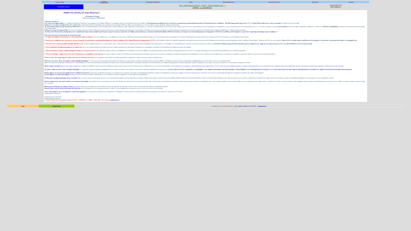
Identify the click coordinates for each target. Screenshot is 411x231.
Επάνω (23, 106)
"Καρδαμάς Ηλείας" (114, 100)
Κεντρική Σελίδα (57, 106)
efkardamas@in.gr (262, 106)
